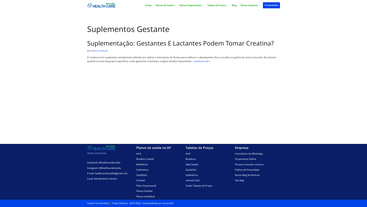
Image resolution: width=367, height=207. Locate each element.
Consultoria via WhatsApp (249, 153)
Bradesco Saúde (145, 159)
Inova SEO (168, 203)
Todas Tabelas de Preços (199, 185)
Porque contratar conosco (249, 164)
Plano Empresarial (146, 185)
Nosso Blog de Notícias (247, 175)
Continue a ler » (202, 61)
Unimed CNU (193, 180)
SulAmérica (142, 169)
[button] (174, 5)
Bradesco (191, 159)
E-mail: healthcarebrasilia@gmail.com (107, 173)
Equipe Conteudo (99, 50)
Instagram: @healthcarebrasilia (104, 168)
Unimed (140, 180)
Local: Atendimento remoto (102, 178)
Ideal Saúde (192, 164)
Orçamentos (271, 5)
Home (148, 5)
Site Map (239, 180)
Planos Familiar (144, 191)
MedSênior (142, 164)
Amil (138, 153)
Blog (234, 5)
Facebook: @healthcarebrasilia (103, 162)
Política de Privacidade (247, 169)
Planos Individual (145, 196)
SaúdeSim (141, 175)
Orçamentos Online (245, 159)
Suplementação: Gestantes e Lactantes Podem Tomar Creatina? (180, 43)
